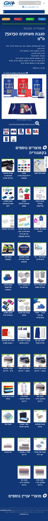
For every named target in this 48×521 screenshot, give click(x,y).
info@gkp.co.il (24, 514)
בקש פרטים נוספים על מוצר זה (14, 73)
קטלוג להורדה (46, 162)
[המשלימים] (6, 19)
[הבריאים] (30, 19)
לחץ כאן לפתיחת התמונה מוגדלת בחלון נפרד (22, 124)
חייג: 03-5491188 (31, 7)
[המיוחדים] (42, 19)
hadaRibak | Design (6, 510)
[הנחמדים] (18, 19)
